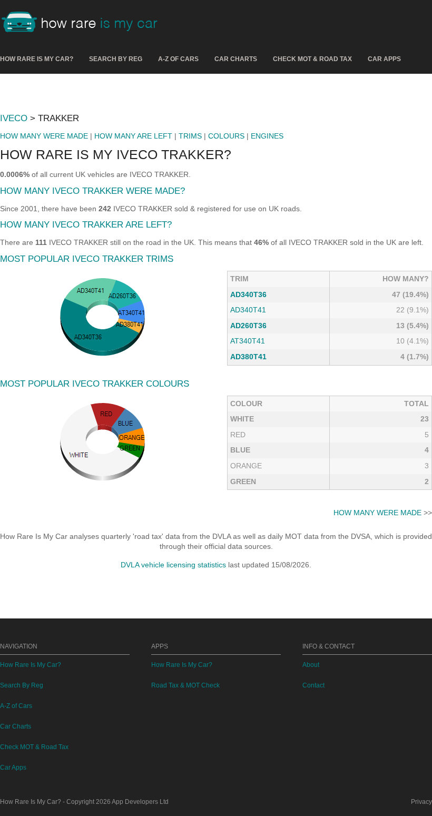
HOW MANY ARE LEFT (133, 136)
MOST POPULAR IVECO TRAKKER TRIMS (86, 259)
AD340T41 (248, 310)
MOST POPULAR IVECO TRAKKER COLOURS (94, 384)
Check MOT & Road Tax (312, 59)
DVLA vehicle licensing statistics (173, 565)
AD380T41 (248, 356)
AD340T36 (248, 294)
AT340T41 (247, 341)
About (310, 664)
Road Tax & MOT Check (185, 685)
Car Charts (235, 59)
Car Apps (384, 59)
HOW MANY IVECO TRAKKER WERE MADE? (92, 191)
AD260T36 (248, 325)
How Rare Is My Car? (36, 59)
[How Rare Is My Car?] (84, 23)
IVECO (13, 118)
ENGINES (267, 136)
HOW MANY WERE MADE (44, 136)
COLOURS (226, 136)
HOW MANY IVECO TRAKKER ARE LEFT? (86, 225)
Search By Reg (115, 59)
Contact (313, 685)
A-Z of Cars (178, 59)
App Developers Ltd (140, 801)
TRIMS (190, 136)
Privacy (421, 801)
